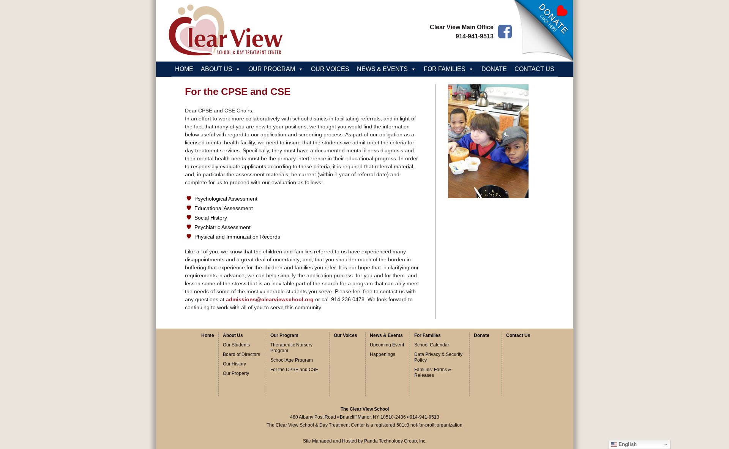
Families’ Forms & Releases (432, 372)
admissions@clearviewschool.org (270, 299)
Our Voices (330, 69)
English (627, 444)
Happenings (382, 354)
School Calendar (431, 345)
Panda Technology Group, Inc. (395, 441)
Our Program (284, 335)
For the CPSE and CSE (294, 369)
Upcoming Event (387, 345)
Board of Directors (241, 354)
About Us (233, 335)
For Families (427, 335)
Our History (234, 364)
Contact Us (534, 69)
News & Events (386, 335)
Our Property (236, 373)
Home (207, 335)
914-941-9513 (475, 36)
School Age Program (291, 360)
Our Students (236, 345)
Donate (494, 69)
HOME (184, 69)
